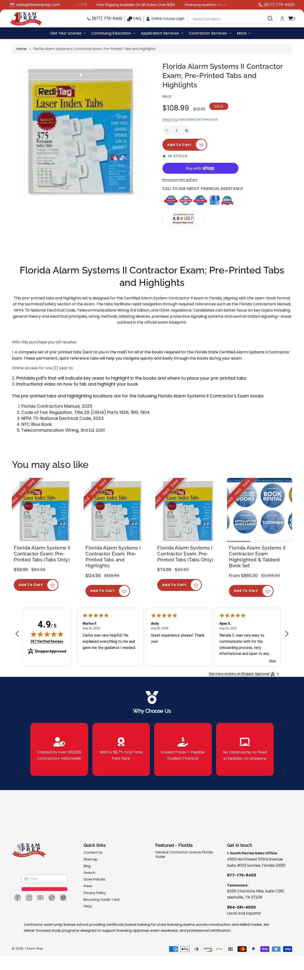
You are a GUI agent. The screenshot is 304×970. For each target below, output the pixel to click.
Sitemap (91, 859)
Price (166, 96)
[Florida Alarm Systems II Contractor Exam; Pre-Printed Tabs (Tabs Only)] (44, 510)
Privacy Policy (95, 893)
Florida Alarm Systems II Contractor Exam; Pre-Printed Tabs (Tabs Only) (42, 554)
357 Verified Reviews (47, 641)
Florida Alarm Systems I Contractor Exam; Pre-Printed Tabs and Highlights (113, 557)
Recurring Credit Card (101, 899)
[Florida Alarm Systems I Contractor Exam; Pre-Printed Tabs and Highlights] (116, 510)
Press (88, 886)
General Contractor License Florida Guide (184, 854)
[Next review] (287, 634)
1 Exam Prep (34, 948)
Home (22, 48)
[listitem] (59, 749)
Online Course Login (167, 18)
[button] (291, 19)
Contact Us (93, 852)
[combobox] (232, 18)
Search (89, 872)
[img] (47, 634)
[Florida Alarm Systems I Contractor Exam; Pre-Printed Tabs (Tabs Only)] (187, 510)
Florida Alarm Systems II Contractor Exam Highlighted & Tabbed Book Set (257, 557)
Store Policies (94, 879)
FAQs (88, 906)
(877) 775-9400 (107, 18)
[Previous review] (17, 634)
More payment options (179, 180)
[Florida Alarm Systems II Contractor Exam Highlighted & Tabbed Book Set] (259, 510)
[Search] (270, 18)
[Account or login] (282, 19)
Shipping (169, 119)
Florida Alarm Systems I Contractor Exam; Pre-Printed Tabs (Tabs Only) (185, 554)
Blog (87, 866)
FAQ (137, 18)
